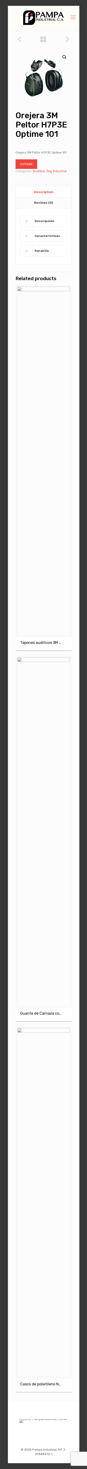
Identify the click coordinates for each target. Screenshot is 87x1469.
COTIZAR (26, 164)
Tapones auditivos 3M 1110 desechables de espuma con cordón (41, 642)
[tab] (43, 192)
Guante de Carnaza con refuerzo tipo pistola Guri (41, 1013)
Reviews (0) (43, 202)
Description (43, 192)
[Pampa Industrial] (43, 17)
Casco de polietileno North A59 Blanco (41, 1384)
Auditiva (39, 171)
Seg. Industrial (56, 171)
